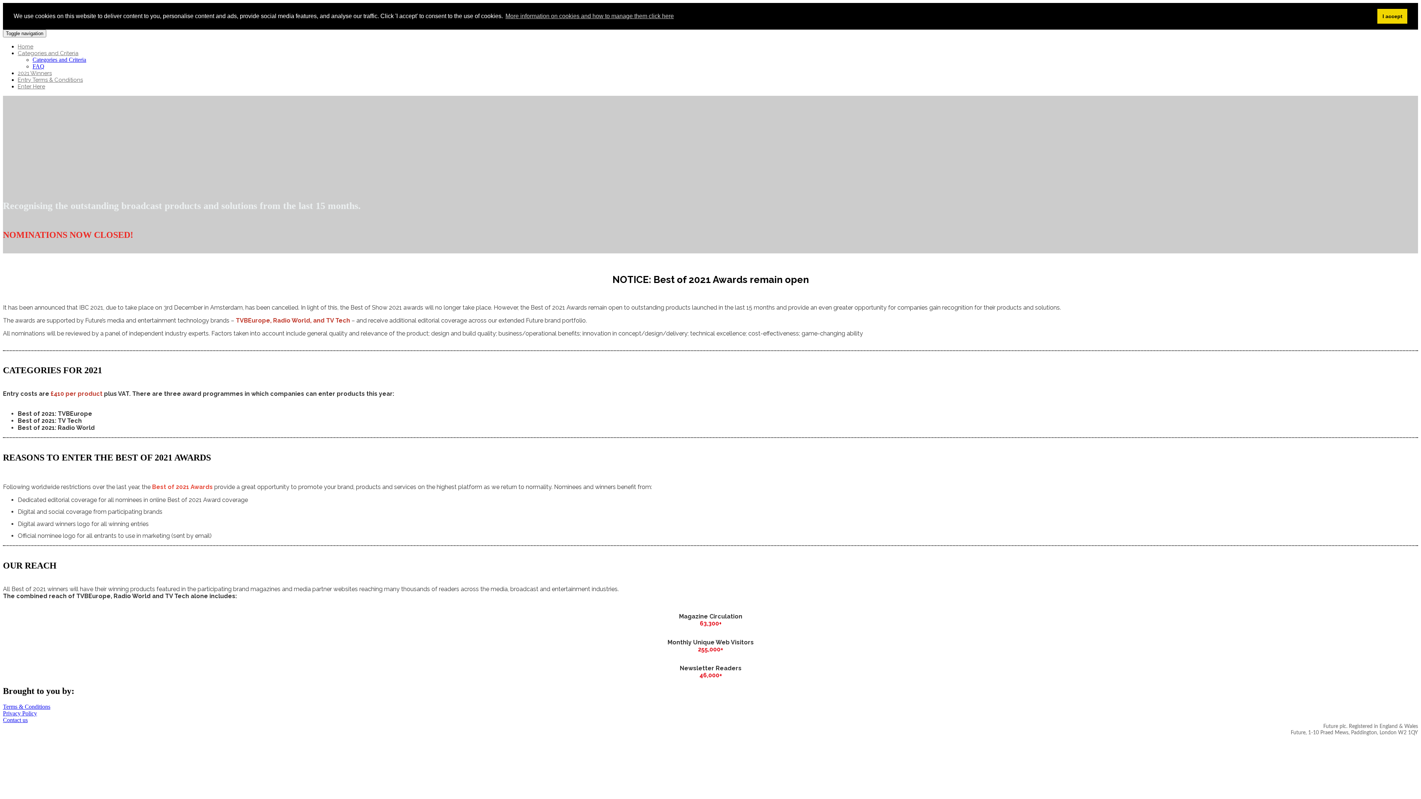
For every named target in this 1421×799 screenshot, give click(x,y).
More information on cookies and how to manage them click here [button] (589, 16)
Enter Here (31, 86)
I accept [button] (1392, 16)
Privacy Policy (20, 713)
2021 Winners (35, 73)
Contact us (15, 720)
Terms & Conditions (26, 707)
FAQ (38, 66)
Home (25, 46)
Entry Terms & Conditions (50, 80)
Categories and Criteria (48, 53)
